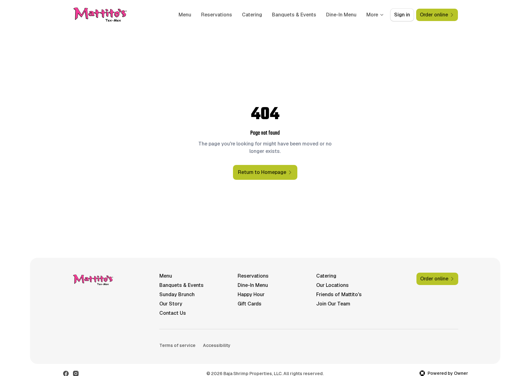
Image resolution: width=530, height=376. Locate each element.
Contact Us (172, 313)
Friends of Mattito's (339, 294)
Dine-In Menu (341, 14)
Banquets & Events (294, 14)
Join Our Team (333, 303)
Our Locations (332, 285)
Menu (185, 14)
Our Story (170, 303)
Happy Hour (251, 294)
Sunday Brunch (177, 294)
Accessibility (217, 345)
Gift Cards (249, 303)
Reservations (216, 14)
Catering (252, 14)
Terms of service (177, 345)
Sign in (402, 14)
